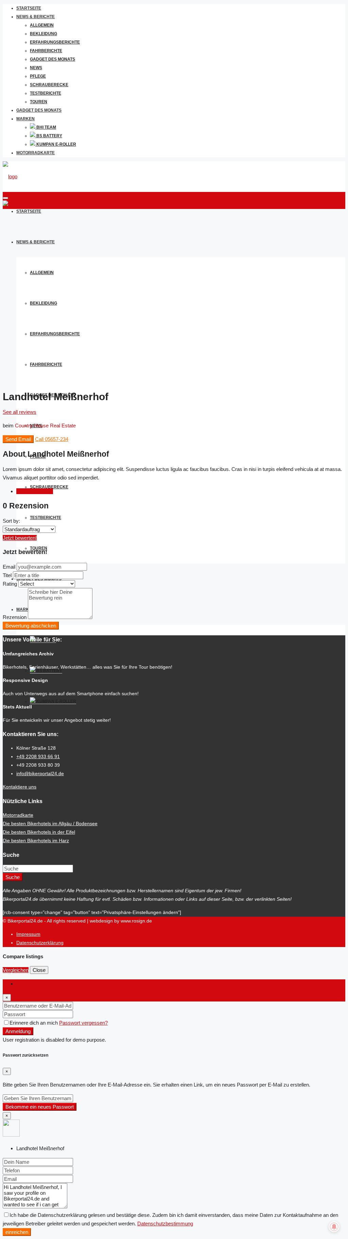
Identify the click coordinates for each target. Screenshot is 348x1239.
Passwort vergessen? (83, 1023)
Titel (7, 575)
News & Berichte (35, 16)
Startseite (28, 8)
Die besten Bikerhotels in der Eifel (39, 832)
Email (9, 567)
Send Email (18, 439)
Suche (12, 877)
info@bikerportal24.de (40, 773)
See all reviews (19, 412)
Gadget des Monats (52, 59)
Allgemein (42, 25)
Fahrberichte (46, 50)
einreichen (16, 1232)
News (36, 67)
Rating (10, 584)
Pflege (38, 76)
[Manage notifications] (334, 1226)
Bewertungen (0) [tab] (34, 491)
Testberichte (45, 93)
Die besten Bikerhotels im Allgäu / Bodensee (50, 823)
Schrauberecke (49, 84)
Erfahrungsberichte (55, 42)
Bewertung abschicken (30, 626)
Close (39, 970)
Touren (38, 101)
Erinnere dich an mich (34, 1023)
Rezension (15, 617)
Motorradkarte (35, 152)
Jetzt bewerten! (20, 538)
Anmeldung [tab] (28, 984)
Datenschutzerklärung (40, 942)
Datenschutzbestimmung (165, 1223)
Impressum (28, 934)
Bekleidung (43, 33)
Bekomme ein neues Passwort (39, 1107)
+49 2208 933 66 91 (38, 756)
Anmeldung (18, 1031)
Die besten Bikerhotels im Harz (36, 840)
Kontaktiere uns (19, 786)
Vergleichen (16, 970)
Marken (25, 118)
